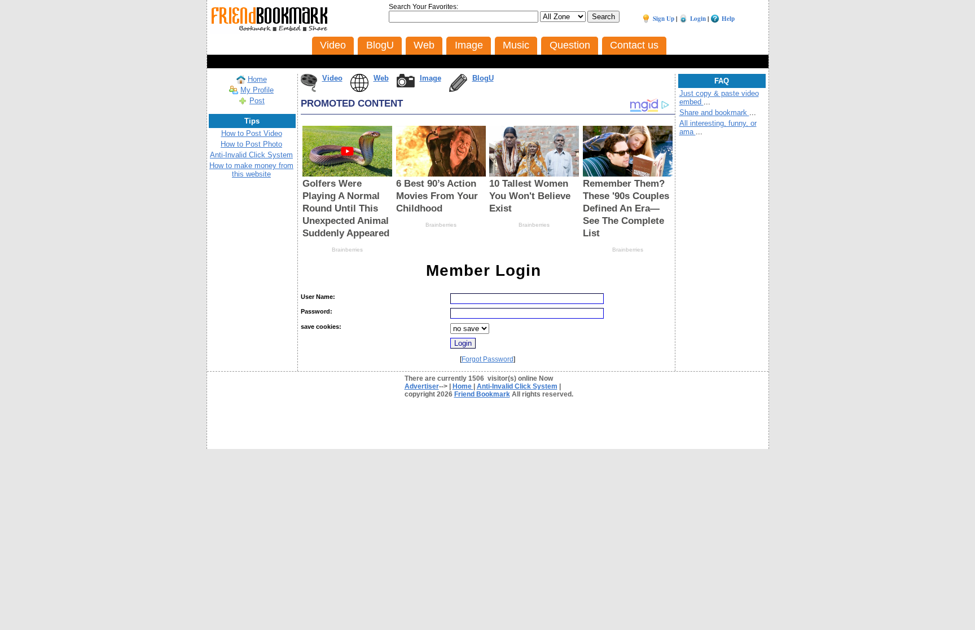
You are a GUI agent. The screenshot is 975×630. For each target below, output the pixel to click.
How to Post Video (251, 133)
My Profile (257, 90)
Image (430, 78)
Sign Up (663, 18)
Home (257, 79)
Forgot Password (487, 359)
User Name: (318, 296)
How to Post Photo (251, 144)
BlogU (483, 78)
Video (332, 78)
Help (728, 18)
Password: (316, 311)
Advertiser (422, 386)
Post (257, 100)
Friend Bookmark (482, 394)
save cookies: (321, 326)
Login (698, 18)
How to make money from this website (251, 169)
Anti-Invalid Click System (251, 155)
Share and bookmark (714, 112)
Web (381, 78)
